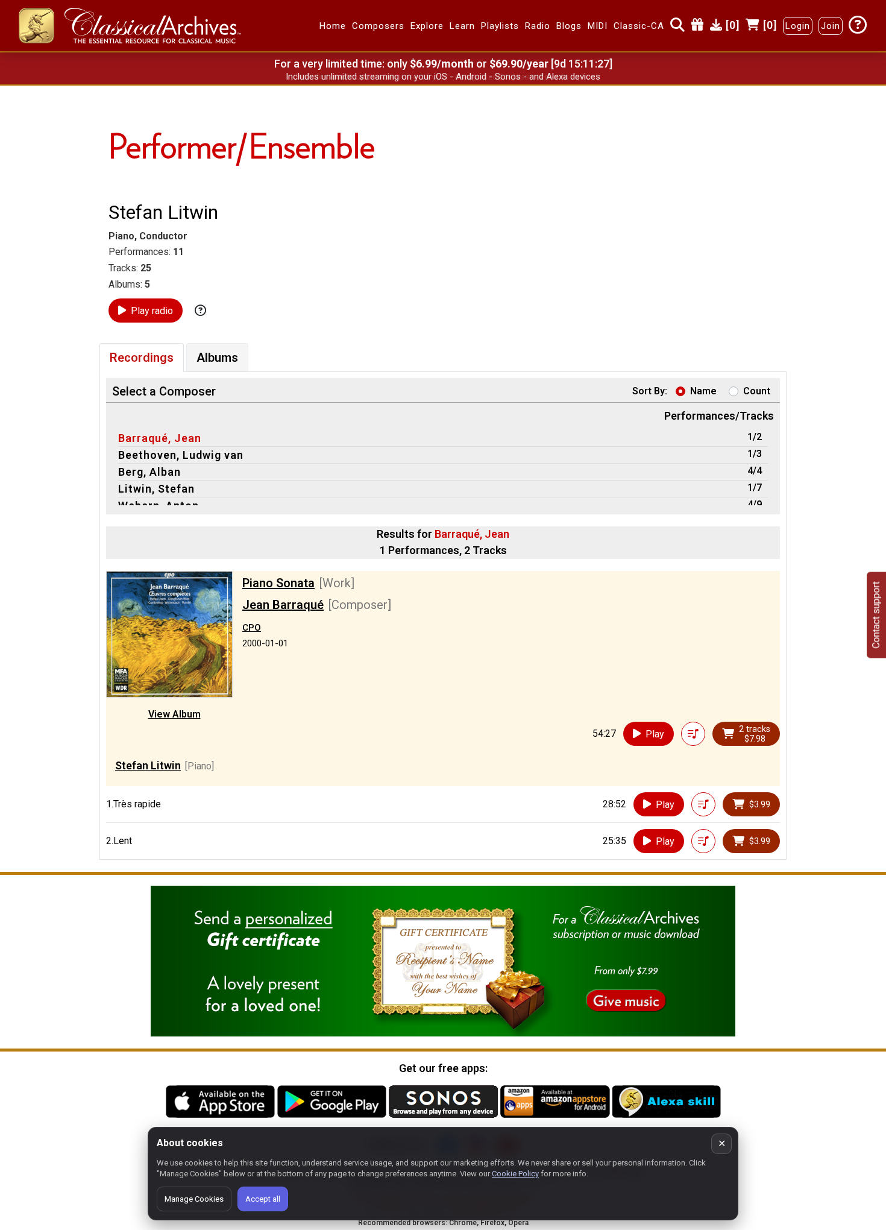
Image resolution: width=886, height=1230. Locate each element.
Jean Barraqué (283, 605)
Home (332, 25)
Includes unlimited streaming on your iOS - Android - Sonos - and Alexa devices (443, 76)
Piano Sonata (278, 583)
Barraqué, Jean (159, 438)
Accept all (262, 1198)
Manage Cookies (194, 1198)
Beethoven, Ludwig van (180, 455)
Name (703, 391)
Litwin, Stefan (156, 488)
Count (756, 391)
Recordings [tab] (142, 357)
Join (830, 25)
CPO (251, 627)
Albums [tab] (217, 357)
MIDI (598, 25)
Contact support (876, 615)
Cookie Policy (515, 1173)
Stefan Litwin (148, 765)
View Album (174, 714)
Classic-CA (639, 25)
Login (797, 25)
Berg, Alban (149, 471)
